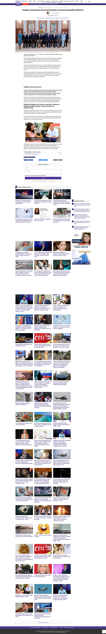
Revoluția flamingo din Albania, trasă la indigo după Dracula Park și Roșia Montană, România (24, 576)
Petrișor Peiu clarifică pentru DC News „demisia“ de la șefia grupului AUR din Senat (82, 205)
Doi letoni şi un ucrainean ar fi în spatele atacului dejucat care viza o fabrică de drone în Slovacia (24, 220)
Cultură (81, 1)
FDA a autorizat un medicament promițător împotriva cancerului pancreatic (61, 220)
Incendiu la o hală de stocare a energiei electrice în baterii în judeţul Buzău (23, 202)
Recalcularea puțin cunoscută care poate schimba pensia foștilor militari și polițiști (61, 383)
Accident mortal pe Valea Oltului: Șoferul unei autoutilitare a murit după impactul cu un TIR (42, 556)
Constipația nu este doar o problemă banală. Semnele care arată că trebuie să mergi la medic (23, 254)
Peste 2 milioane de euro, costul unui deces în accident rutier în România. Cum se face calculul (61, 346)
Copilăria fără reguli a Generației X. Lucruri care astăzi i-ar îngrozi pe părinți (43, 518)
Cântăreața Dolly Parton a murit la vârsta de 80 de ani (42, 575)
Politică (30, 1)
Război (34, 1)
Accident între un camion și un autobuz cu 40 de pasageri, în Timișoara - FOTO (61, 499)
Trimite (43, 178)
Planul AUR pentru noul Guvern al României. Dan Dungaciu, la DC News (24, 615)
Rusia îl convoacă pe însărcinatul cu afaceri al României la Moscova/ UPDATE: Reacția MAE (46, 4)
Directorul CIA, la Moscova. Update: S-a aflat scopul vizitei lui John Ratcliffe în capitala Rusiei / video (43, 597)
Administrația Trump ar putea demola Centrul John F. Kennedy (24, 535)
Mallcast (54, 2)
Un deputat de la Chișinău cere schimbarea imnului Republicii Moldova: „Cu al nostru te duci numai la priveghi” (23, 328)
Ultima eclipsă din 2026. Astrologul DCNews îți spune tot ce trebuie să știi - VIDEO (23, 518)
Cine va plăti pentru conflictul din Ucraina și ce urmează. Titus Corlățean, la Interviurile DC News (43, 254)
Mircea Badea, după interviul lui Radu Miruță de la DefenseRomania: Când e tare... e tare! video (42, 616)
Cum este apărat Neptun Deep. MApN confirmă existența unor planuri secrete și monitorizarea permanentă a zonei (61, 462)
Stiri (42, 7)
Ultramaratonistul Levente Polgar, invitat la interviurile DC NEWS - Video (61, 424)
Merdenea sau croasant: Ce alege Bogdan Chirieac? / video (23, 595)
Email (59, 159)
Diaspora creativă (54, 1)
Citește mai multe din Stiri (43, 622)
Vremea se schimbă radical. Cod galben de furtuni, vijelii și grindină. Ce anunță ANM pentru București (42, 500)
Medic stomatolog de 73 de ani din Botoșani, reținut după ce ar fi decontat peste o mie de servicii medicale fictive (43, 462)
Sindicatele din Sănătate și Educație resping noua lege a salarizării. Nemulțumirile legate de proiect (42, 405)
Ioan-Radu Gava (56, 13)
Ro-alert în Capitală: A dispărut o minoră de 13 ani (42, 219)
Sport (44, 2)
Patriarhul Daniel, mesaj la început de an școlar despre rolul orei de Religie (61, 556)
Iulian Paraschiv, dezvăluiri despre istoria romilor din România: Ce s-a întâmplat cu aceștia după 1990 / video (60, 597)
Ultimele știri (24, 1)
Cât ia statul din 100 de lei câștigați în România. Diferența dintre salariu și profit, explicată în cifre (61, 202)
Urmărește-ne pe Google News (62, 18)
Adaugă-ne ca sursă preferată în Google (46, 18)
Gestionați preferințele (54, 627)
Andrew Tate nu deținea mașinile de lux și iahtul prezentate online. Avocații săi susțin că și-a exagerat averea (24, 481)
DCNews (18, 3)
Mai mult (59, 2)
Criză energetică (40, 1)
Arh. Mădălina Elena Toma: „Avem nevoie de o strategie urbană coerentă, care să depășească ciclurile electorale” (23, 442)
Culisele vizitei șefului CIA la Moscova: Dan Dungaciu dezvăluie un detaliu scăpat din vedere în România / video (42, 308)
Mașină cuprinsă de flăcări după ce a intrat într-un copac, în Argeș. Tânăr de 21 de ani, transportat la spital (61, 518)
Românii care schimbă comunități (67, 1)
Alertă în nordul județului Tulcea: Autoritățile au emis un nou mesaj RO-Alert (43, 202)
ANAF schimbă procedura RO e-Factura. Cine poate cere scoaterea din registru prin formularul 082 (61, 308)
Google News (36, 153)
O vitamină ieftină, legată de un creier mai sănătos (23, 423)
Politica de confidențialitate (35, 627)
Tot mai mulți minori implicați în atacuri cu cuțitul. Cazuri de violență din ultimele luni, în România (61, 481)
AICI (56, 148)
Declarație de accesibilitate (69, 627)
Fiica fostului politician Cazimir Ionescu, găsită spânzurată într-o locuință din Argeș (43, 346)
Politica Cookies (45, 627)
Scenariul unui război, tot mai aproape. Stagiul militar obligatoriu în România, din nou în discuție (42, 328)
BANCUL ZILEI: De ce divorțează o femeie (42, 535)
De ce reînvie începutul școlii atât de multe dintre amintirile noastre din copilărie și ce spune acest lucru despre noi (43, 363)
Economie (47, 1)
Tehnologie (48, 2)
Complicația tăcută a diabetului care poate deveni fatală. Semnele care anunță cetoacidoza (24, 499)
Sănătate (77, 1)
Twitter (44, 159)
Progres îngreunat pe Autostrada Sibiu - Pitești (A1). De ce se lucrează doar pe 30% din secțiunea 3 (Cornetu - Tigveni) (23, 273)
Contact (61, 627)
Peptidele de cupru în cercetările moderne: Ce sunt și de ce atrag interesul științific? (61, 327)
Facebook (29, 159)
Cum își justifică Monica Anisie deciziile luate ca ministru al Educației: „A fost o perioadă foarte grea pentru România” (42, 481)
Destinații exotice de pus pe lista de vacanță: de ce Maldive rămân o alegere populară (42, 424)
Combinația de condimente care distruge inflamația (23, 345)
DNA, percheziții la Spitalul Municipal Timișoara (22, 403)
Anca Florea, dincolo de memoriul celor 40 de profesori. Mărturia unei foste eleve (61, 254)
